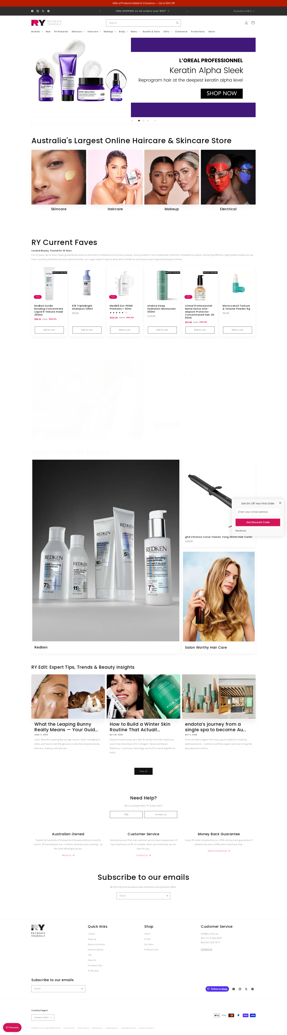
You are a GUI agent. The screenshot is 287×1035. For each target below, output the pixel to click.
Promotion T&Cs (95, 965)
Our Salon (148, 944)
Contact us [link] (142, 855)
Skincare (59, 209)
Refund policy (97, 1028)
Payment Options (96, 949)
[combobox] (143, 23)
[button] (37, 31)
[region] (143, 3)
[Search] (177, 23)
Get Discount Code (258, 522)
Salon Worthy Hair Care (206, 647)
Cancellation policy (128, 1028)
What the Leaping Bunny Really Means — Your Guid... (66, 726)
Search (147, 933)
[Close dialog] (280, 502)
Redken (41, 647)
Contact (91, 933)
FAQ (126, 814)
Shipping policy (112, 1028)
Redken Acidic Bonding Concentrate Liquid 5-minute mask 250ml (48, 310)
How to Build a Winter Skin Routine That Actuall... (140, 726)
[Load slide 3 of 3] (148, 120)
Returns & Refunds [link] (217, 851)
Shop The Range (166, 425)
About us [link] (66, 855)
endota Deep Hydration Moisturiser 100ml (161, 308)
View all (144, 771)
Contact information (146, 1028)
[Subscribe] (167, 895)
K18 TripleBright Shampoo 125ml (82, 307)
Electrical (228, 209)
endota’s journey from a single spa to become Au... (215, 726)
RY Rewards (93, 970)
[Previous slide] (131, 120)
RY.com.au (41, 1028)
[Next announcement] (187, 11)
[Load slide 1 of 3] (139, 120)
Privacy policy (69, 1028)
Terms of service (83, 1028)
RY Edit (147, 939)
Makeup (172, 209)
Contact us (160, 814)
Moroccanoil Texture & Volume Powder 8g (236, 307)
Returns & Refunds (96, 944)
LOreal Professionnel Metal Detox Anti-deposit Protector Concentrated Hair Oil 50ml (199, 311)
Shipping (92, 939)
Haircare (115, 209)
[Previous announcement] (99, 11)
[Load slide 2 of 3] (143, 120)
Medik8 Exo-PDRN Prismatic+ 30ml (121, 307)
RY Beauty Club (151, 949)
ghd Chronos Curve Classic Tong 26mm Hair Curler (218, 537)
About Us (92, 960)
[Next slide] (155, 120)
